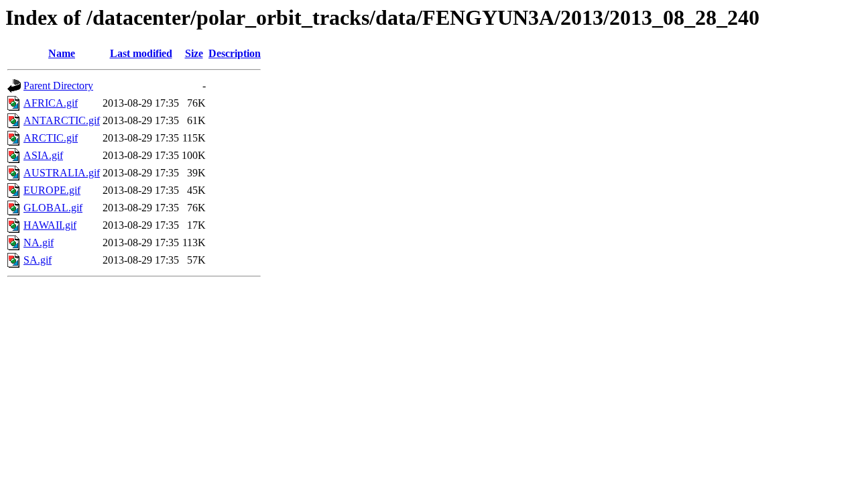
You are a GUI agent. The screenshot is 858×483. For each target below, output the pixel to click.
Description (234, 53)
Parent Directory (58, 85)
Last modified (141, 53)
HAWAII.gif (49, 225)
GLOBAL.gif (52, 207)
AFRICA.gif (50, 103)
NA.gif (38, 242)
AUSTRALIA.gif (61, 172)
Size (194, 53)
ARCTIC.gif (50, 138)
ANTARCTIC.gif (61, 120)
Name (61, 53)
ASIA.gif (43, 155)
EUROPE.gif (51, 190)
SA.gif (37, 260)
